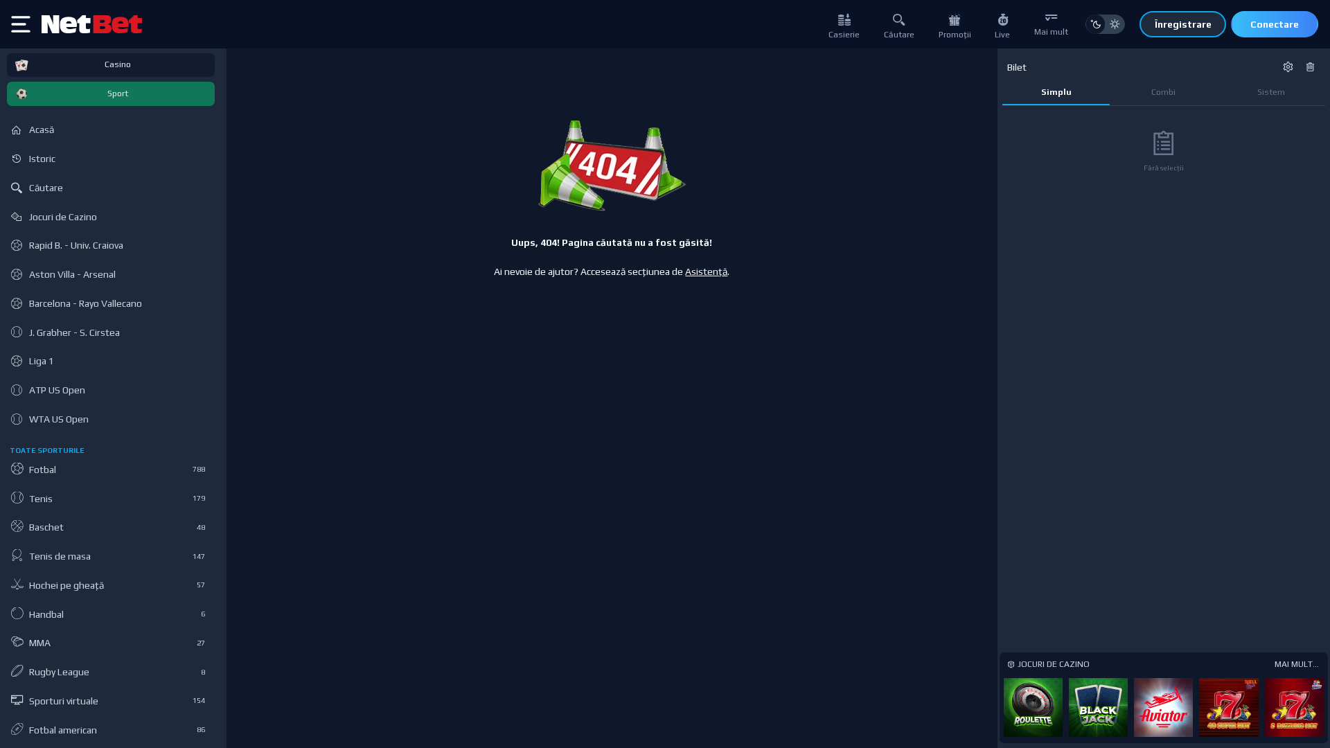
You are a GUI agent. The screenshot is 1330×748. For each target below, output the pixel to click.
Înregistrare (1183, 24)
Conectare (1274, 24)
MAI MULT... (1297, 664)
